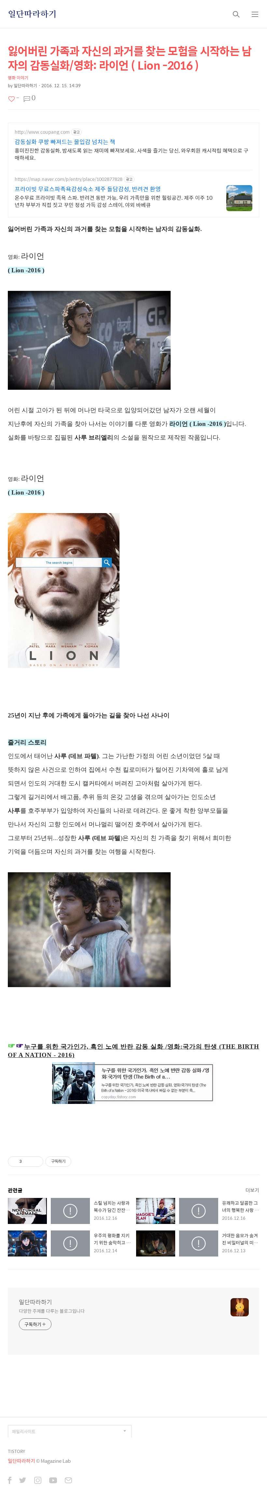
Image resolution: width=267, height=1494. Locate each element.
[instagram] (37, 1481)
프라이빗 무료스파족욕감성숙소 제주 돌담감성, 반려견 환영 (88, 189)
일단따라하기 (32, 14)
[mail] (68, 1481)
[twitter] (22, 1481)
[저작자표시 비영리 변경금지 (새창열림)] (80, 1161)
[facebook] (9, 1481)
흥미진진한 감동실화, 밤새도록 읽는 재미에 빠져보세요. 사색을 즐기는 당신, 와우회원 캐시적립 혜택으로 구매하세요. (131, 153)
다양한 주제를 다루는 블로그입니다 (52, 1310)
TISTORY (16, 1451)
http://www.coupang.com (42, 132)
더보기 (252, 1190)
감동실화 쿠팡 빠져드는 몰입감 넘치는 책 (65, 142)
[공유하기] (28, 1161)
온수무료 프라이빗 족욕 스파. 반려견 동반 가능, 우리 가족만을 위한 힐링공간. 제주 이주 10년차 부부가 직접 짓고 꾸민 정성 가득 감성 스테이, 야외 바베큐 (114, 201)
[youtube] (53, 1481)
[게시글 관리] (36, 1161)
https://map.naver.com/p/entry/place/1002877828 (68, 179)
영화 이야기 (18, 77)
